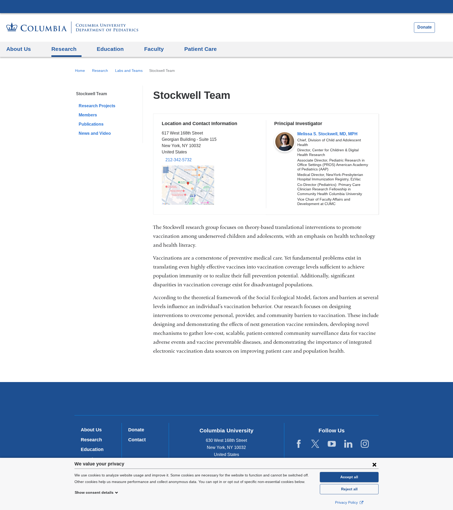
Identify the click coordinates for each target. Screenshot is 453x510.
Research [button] (64, 49)
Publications (91, 124)
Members (88, 115)
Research (100, 70)
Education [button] (110, 49)
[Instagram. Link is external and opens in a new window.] (364, 443)
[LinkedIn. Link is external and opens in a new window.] (348, 443)
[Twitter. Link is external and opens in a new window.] (315, 443)
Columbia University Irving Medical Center (226, 6)
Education (92, 449)
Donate (424, 27)
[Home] (72, 27)
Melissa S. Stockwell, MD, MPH (327, 134)
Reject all (349, 489)
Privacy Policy (347, 502)
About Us (91, 429)
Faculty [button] (154, 49)
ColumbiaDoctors (302, 398)
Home (80, 70)
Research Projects (97, 106)
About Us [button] (18, 49)
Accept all (349, 477)
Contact (137, 439)
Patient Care (200, 49)
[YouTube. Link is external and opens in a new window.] (331, 443)
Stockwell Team (91, 94)
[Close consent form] (374, 464)
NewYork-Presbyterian (227, 400)
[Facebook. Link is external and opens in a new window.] (298, 443)
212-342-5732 (178, 160)
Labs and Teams (129, 70)
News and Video (95, 133)
